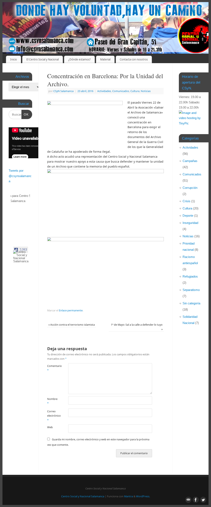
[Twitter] (202, 9)
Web (50, 427)
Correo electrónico (52, 416)
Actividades (104, 91)
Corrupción (190, 187)
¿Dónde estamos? (79, 59)
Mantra (128, 496)
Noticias (146, 91)
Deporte (188, 215)
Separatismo (191, 290)
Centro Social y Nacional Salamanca (82, 496)
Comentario (52, 368)
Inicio (13, 59)
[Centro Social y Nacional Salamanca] (23, 256)
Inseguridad (190, 223)
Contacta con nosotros (134, 59)
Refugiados (190, 276)
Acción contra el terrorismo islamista (71, 324)
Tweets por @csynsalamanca (20, 176)
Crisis (186, 201)
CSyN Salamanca (63, 91)
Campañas (190, 161)
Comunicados (120, 91)
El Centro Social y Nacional (42, 59)
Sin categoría (191, 303)
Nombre (52, 401)
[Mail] (188, 9)
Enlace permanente (71, 310)
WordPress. (143, 496)
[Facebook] (195, 9)
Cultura (134, 91)
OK (25, 114)
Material (105, 59)
